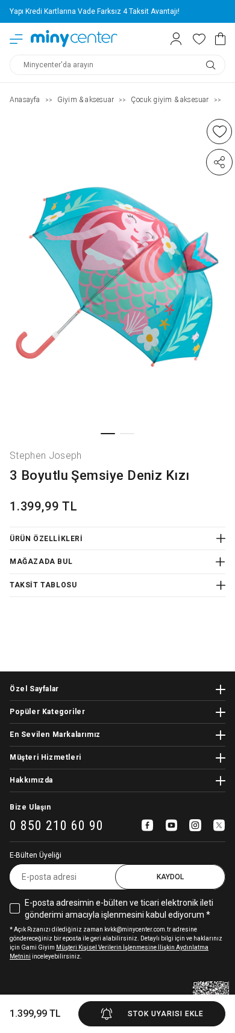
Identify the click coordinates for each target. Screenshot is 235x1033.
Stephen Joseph (46, 455)
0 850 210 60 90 (57, 826)
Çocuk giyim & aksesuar (169, 99)
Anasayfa (25, 99)
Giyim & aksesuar (85, 99)
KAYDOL (170, 877)
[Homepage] (74, 38)
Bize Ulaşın (30, 807)
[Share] (219, 162)
